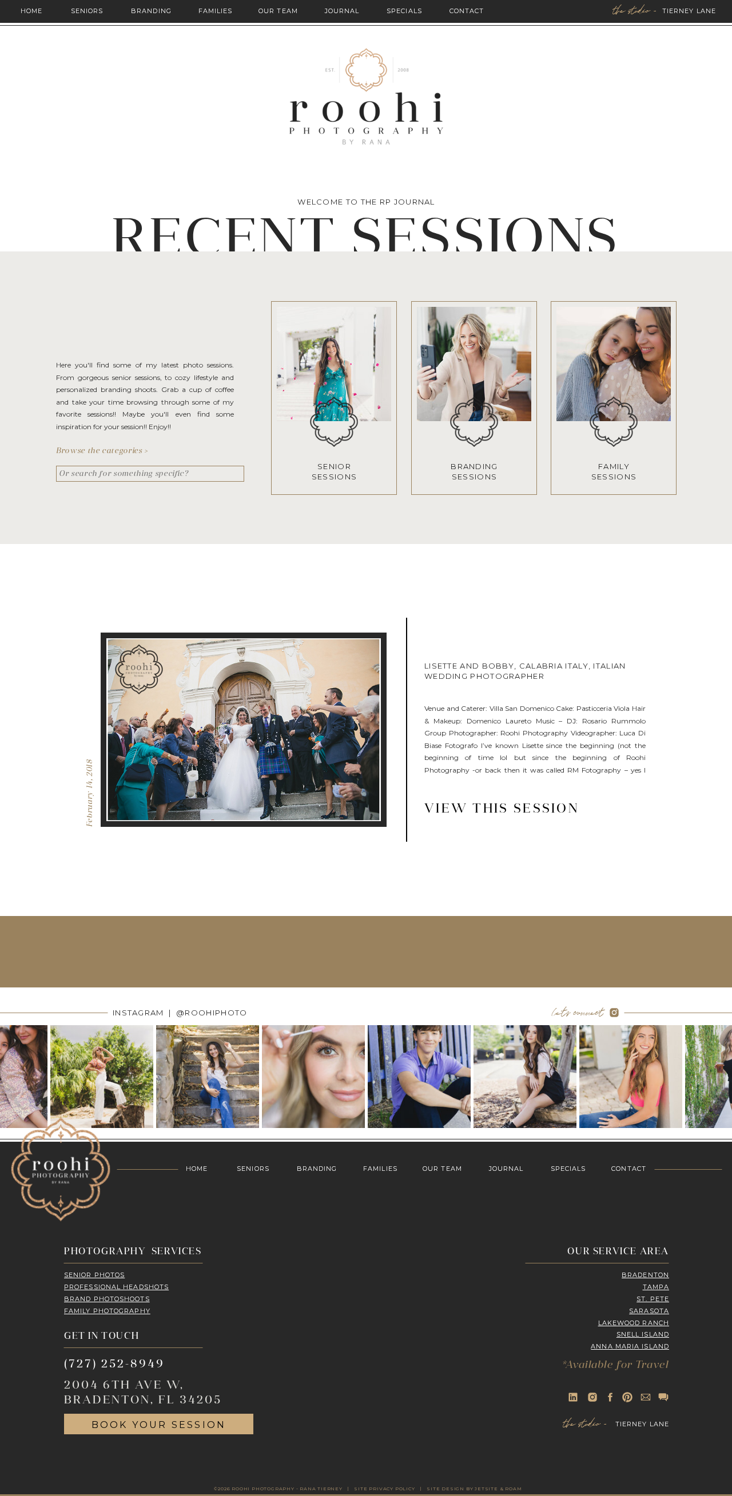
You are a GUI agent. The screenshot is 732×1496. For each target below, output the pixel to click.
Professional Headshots (116, 1287)
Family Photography (107, 1311)
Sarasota (649, 1311)
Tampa (656, 1287)
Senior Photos (94, 1275)
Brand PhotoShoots (107, 1299)
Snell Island (642, 1334)
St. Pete (652, 1299)
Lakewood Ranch (633, 1323)
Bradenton (645, 1275)
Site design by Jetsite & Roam (474, 1488)
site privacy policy (384, 1488)
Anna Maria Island (630, 1346)
